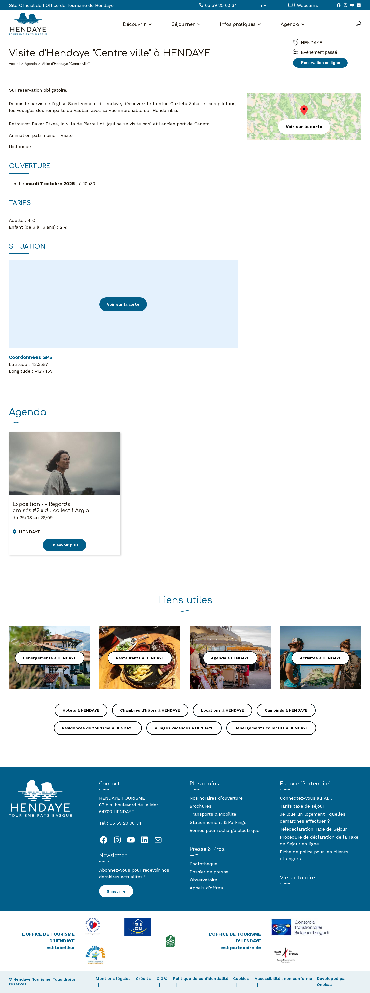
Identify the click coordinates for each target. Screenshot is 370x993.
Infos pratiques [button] (237, 24)
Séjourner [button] (183, 24)
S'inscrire (116, 891)
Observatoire (203, 879)
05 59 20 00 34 (221, 5)
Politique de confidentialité (200, 978)
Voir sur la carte (123, 304)
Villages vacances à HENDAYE (184, 728)
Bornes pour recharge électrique (225, 830)
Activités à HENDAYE (320, 658)
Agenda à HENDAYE (230, 658)
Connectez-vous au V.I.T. (306, 798)
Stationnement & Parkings (218, 822)
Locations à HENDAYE (222, 710)
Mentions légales (113, 978)
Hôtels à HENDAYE (81, 710)
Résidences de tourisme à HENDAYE (98, 728)
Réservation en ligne (320, 63)
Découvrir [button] (134, 24)
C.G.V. (162, 978)
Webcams (307, 5)
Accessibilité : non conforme (283, 978)
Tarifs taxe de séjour (302, 806)
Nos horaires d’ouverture (216, 798)
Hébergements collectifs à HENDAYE (271, 728)
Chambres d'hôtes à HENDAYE (150, 710)
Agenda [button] (290, 24)
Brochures (200, 806)
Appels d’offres (206, 887)
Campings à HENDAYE (286, 710)
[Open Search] (358, 24)
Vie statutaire (297, 878)
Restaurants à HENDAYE (140, 658)
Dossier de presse (209, 871)
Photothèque (203, 863)
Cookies (241, 978)
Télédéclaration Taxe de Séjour (313, 829)
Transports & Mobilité (213, 814)
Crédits (143, 978)
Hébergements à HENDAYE (49, 658)
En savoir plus (64, 545)
